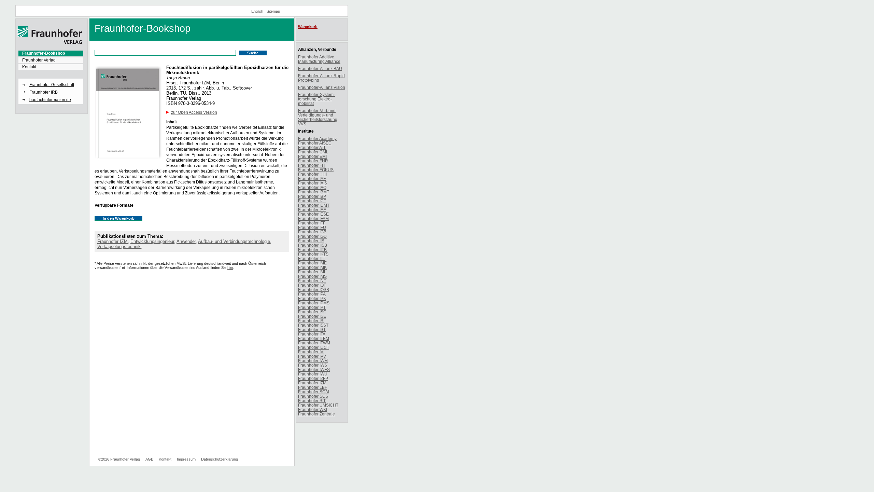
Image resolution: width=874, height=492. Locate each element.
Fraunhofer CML (313, 152)
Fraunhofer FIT (311, 165)
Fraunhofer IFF (311, 223)
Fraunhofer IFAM (313, 218)
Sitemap (273, 11)
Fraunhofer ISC (312, 312)
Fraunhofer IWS (312, 365)
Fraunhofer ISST (313, 325)
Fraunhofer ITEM (313, 338)
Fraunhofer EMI (312, 156)
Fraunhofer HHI (312, 174)
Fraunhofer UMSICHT (318, 405)
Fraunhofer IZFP (313, 378)
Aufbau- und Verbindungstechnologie (234, 241)
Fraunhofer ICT (312, 201)
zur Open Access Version (194, 112)
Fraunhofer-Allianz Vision (321, 87)
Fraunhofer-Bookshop (43, 53)
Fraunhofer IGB (312, 232)
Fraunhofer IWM (313, 360)
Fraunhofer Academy (317, 138)
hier (230, 267)
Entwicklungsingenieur (152, 241)
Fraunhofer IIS (311, 240)
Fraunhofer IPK (312, 298)
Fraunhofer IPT (312, 307)
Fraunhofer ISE (312, 316)
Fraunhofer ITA (311, 334)
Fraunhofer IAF (312, 178)
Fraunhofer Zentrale (316, 414)
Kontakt (29, 67)
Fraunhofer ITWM (314, 343)
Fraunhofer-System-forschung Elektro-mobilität (316, 99)
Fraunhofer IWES (314, 369)
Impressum (186, 459)
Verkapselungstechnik (119, 246)
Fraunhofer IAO (312, 187)
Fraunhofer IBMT (313, 192)
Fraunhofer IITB (312, 249)
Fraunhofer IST (312, 329)
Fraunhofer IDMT (313, 205)
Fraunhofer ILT (311, 258)
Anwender (186, 241)
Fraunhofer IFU (312, 227)
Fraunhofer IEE (312, 209)
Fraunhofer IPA (312, 294)
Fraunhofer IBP (312, 196)
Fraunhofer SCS (313, 396)
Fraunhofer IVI (311, 352)
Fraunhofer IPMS (313, 303)
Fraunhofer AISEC (315, 143)
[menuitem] (50, 53)
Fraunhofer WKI (312, 409)
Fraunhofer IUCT (313, 347)
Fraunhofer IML (312, 272)
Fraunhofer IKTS (313, 254)
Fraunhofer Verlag (39, 60)
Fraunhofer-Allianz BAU (320, 68)
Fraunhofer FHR (313, 161)
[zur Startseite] (49, 43)
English (257, 11)
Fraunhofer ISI (311, 320)
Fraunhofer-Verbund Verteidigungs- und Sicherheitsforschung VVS (317, 117)
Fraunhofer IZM (112, 241)
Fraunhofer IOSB (313, 289)
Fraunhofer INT (312, 280)
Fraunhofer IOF (312, 285)
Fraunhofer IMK (312, 267)
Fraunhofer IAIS (312, 183)
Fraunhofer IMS (312, 276)
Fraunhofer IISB (312, 245)
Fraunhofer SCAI (313, 392)
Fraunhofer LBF (312, 387)
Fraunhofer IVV (312, 356)
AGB (149, 459)
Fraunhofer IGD (312, 236)
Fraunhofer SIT (312, 400)
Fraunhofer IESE (313, 214)
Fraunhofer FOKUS (316, 169)
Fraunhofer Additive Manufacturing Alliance (319, 59)
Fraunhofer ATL (312, 147)
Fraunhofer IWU (312, 374)
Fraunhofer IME (312, 263)
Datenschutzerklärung (219, 459)
